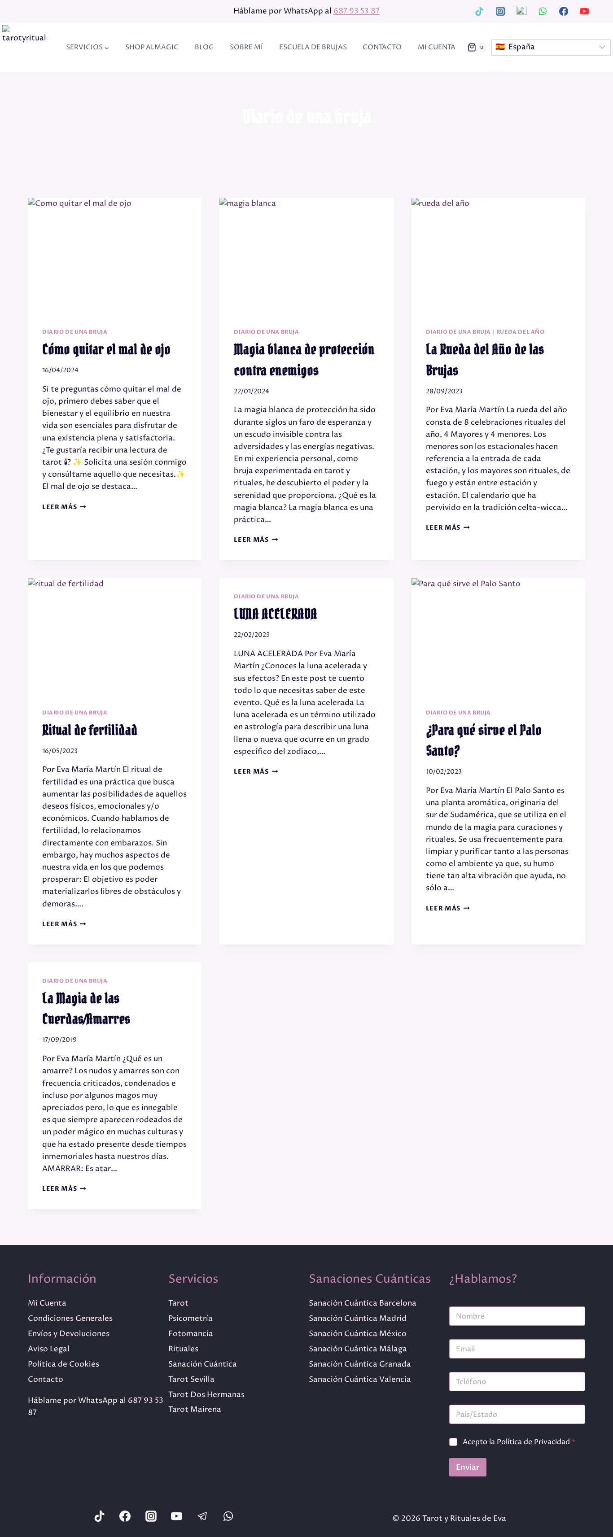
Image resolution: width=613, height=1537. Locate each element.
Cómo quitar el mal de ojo (106, 349)
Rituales (183, 1349)
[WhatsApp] (542, 11)
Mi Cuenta (47, 1303)
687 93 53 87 (356, 11)
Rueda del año (520, 331)
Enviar (468, 1467)
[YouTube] (584, 11)
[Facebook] (563, 11)
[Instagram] (500, 11)
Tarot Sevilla (191, 1379)
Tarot (178, 1303)
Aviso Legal (49, 1349)
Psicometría (190, 1318)
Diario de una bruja (74, 331)
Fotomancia (190, 1333)
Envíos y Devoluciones (68, 1333)
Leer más (64, 507)
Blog (204, 47)
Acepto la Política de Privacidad (519, 1442)
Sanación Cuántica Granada (360, 1364)
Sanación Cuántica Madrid (358, 1318)
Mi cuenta (436, 47)
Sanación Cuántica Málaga (358, 1349)
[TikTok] (479, 11)
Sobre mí (246, 47)
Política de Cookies (63, 1364)
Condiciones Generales (70, 1318)
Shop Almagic (152, 47)
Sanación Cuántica (202, 1364)
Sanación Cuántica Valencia (360, 1379)
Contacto (382, 47)
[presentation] (114, 255)
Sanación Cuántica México (358, 1333)
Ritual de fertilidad (89, 730)
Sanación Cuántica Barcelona (362, 1303)
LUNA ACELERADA (275, 614)
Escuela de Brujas (313, 47)
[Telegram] (521, 11)
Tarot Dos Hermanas (206, 1394)
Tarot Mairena (194, 1409)
